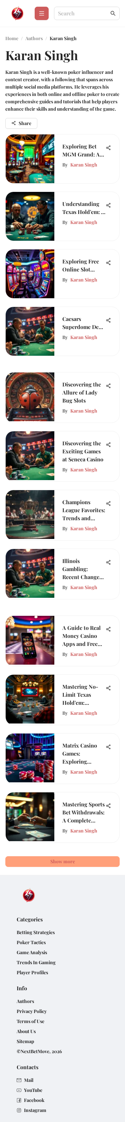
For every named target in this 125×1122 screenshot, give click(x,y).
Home (11, 38)
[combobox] (83, 13)
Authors (34, 38)
